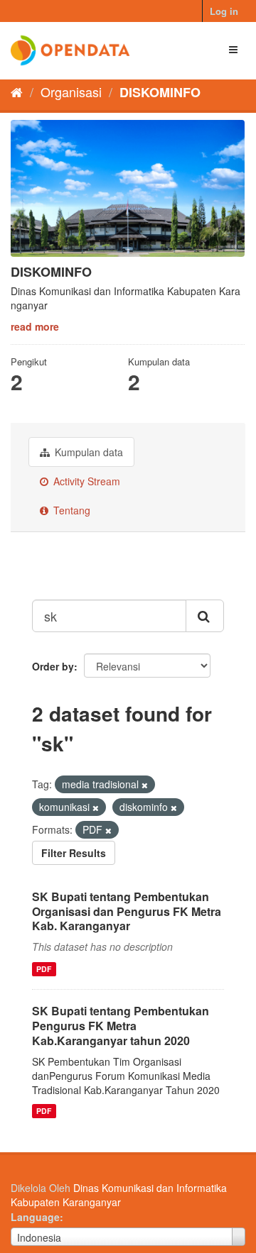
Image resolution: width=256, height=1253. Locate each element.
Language (35, 1217)
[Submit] (205, 616)
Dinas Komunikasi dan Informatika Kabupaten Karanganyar (119, 1195)
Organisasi (71, 91)
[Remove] (145, 784)
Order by (53, 666)
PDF (43, 969)
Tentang (70, 510)
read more (35, 326)
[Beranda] (17, 91)
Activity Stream (85, 481)
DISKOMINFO (160, 92)
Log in (224, 11)
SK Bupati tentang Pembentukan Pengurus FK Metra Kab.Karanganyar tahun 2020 (120, 1026)
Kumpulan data (87, 452)
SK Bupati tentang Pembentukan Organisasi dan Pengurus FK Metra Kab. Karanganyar (126, 911)
